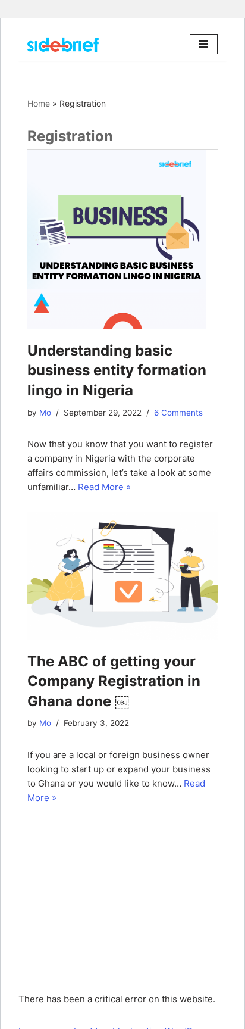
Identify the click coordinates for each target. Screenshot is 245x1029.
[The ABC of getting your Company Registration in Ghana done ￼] (122, 575)
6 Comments (178, 412)
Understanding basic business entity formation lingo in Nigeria (116, 370)
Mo (45, 412)
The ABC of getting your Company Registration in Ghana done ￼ (113, 681)
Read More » (104, 486)
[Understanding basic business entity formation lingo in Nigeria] (122, 239)
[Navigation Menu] (204, 44)
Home (38, 103)
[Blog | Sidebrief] (63, 44)
